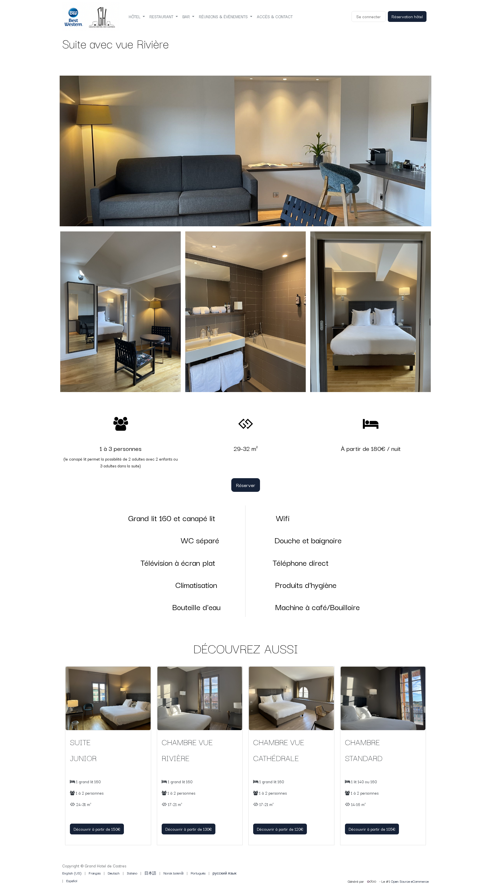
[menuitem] (136, 16)
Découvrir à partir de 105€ (372, 829)
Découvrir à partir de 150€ (97, 829)
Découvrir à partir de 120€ (280, 829)
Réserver (245, 485)
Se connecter (368, 16)
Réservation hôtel (407, 16)
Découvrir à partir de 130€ (188, 829)
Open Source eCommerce (410, 881)
